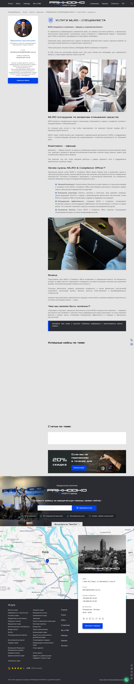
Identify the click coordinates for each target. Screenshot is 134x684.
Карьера (105, 3)
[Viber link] (90, 618)
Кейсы (18, 3)
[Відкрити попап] (126, 680)
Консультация (79, 468)
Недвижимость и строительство (18, 613)
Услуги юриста (37, 653)
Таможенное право (14, 661)
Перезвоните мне (85, 508)
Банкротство (37, 626)
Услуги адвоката (38, 648)
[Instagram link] (100, 618)
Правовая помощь (14, 653)
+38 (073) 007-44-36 (23, 57)
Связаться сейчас (23, 80)
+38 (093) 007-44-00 (89, 598)
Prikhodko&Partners (14, 12)
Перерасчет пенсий (14, 621)
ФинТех (32, 12)
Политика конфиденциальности (116, 679)
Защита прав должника (40, 629)
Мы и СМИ (37, 3)
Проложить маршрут (92, 626)
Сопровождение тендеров (41, 640)
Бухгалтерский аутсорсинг (16, 640)
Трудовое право (13, 643)
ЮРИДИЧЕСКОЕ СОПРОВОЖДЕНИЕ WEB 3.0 (60, 12)
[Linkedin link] (103, 618)
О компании (94, 3)
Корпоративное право (40, 632)
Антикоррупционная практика (17, 635)
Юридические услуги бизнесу (17, 618)
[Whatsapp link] (93, 618)
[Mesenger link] (96, 618)
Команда (27, 3)
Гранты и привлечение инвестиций (44, 621)
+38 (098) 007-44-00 (89, 601)
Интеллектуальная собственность (19, 626)
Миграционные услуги (40, 613)
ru (123, 3)
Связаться (115, 3)
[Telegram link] (87, 618)
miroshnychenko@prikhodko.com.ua (23, 52)
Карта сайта (103, 679)
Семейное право (38, 610)
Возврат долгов (13, 629)
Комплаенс (40, 12)
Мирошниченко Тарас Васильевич (22, 41)
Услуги (10, 3)
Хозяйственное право (40, 615)
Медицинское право (14, 624)
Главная (64, 610)
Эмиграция (36, 618)
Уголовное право (13, 615)
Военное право (13, 610)
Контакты (64, 646)
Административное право (16, 655)
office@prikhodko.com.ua (91, 590)
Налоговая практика (39, 624)
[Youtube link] (83, 618)
